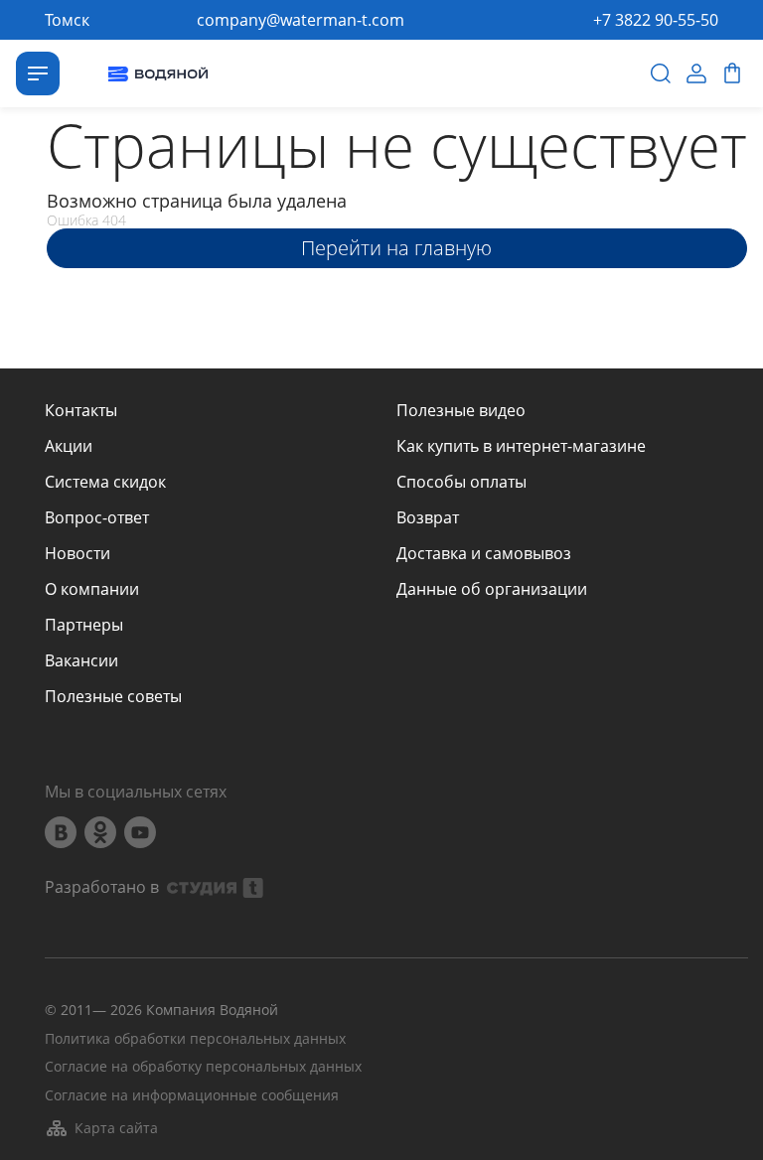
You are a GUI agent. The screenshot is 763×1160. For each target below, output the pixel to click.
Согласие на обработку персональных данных (203, 1067)
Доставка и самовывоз (483, 553)
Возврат (427, 517)
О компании (92, 589)
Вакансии (81, 660)
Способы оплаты (461, 482)
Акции (68, 446)
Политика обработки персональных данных (195, 1039)
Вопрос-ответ (97, 517)
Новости (77, 553)
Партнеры (84, 625)
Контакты (81, 410)
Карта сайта (116, 1127)
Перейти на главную (396, 247)
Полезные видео (461, 410)
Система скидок (105, 482)
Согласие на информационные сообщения (192, 1096)
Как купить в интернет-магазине (521, 446)
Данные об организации (491, 589)
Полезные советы (113, 696)
